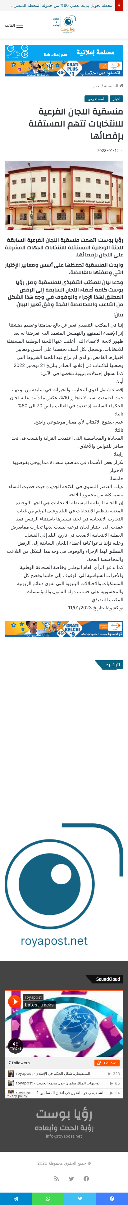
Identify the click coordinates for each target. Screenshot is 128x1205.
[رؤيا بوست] (64, 25)
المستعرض (96, 98)
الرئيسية (112, 85)
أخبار (97, 85)
